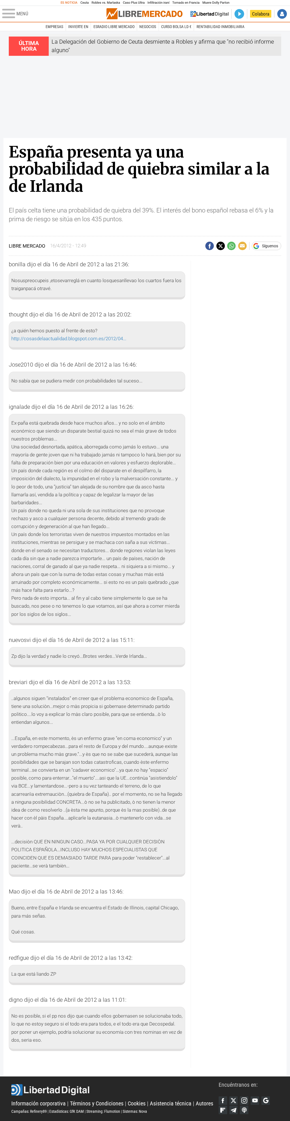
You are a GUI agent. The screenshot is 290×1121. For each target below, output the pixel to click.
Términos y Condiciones (96, 1103)
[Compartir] (209, 246)
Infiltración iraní (158, 3)
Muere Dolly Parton (216, 3)
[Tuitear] (220, 246)
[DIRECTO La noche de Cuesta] (239, 14)
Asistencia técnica (170, 1103)
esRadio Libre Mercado (114, 26)
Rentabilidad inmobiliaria (220, 26)
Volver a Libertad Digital (209, 14)
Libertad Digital (115, 1090)
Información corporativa (38, 1103)
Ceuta (84, 3)
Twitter (233, 1100)
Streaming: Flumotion (103, 1111)
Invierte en (78, 26)
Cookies (137, 1103)
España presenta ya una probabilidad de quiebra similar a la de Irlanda (139, 169)
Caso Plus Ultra (134, 3)
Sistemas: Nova (135, 1111)
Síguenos (270, 246)
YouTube (255, 1100)
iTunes (244, 1110)
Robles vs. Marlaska (105, 3)
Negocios (147, 26)
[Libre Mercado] (144, 13)
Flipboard (223, 1110)
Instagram (244, 1100)
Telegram (233, 1110)
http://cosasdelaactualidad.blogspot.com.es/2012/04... (68, 338)
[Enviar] (231, 246)
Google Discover (265, 1100)
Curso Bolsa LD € (176, 26)
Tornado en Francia (185, 3)
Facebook (223, 1100)
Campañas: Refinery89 (29, 1111)
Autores (204, 1103)
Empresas (54, 26)
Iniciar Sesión (282, 14)
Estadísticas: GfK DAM (66, 1111)
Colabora (260, 14)
